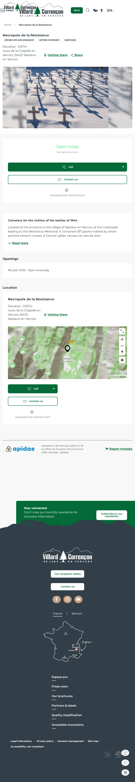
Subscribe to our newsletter (111, 515)
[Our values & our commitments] (95, 12)
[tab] (58, 614)
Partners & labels (64, 705)
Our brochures (62, 696)
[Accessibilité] (101, 10)
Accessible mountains (67, 724)
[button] (87, 10)
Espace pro (60, 677)
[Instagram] (67, 599)
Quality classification (67, 715)
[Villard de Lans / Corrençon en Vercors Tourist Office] (41, 10)
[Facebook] (56, 599)
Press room (60, 686)
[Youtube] (78, 599)
